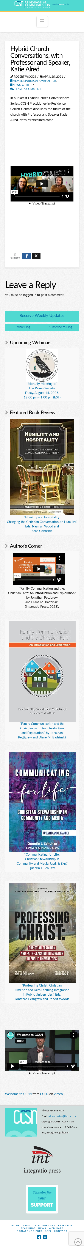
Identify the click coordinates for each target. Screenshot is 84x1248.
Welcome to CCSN (18, 1094)
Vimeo (58, 1094)
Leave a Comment (27, 89)
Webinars (56, 1228)
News (42, 1228)
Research (65, 1225)
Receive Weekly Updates (42, 316)
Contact (60, 1231)
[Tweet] (36, 256)
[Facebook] (39, 1237)
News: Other (21, 85)
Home (15, 1225)
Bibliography (45, 1225)
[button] (42, 21)
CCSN (44, 1094)
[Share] (26, 256)
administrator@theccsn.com (62, 1116)
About (27, 1225)
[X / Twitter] (45, 1237)
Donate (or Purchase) (34, 1231)
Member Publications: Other (34, 81)
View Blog (23, 327)
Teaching (28, 1228)
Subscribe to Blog (60, 327)
